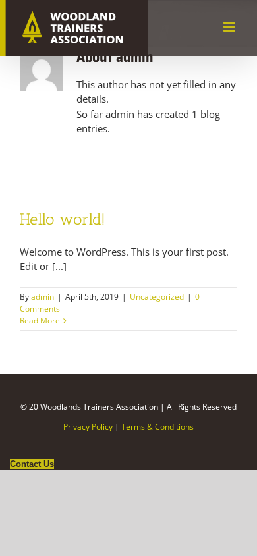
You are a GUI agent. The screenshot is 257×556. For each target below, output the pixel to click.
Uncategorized (157, 296)
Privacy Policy (88, 426)
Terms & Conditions (157, 426)
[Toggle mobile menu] (230, 27)
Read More (40, 320)
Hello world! (62, 219)
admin (42, 296)
